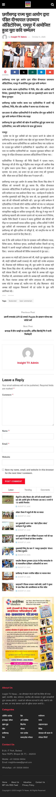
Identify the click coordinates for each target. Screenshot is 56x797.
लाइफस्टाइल (43, 724)
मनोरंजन (41, 715)
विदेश (40, 728)
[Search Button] (52, 4)
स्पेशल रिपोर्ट (43, 737)
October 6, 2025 (38, 36)
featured (13, 301)
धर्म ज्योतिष (24, 719)
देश (21, 715)
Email (5, 443)
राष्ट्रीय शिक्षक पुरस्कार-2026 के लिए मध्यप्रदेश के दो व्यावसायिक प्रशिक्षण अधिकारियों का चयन (34, 562)
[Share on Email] (50, 72)
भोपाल (22, 728)
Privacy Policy (28, 785)
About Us (15, 782)
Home (4, 782)
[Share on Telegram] (41, 72)
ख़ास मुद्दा (5, 724)
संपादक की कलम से (45, 732)
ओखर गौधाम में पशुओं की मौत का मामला (30, 512)
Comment (7, 394)
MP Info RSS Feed (10, 785)
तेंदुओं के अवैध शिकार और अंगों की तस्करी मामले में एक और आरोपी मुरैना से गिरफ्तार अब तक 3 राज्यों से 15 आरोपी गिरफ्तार (34, 499)
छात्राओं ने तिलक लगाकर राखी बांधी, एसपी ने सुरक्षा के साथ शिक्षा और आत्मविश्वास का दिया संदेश (34, 586)
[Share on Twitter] (24, 72)
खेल (3, 728)
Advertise (27, 782)
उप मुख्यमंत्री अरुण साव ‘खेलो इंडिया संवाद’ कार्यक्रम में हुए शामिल (31, 524)
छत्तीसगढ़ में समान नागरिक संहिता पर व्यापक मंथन (33, 573)
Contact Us (40, 782)
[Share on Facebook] (15, 72)
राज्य (40, 719)
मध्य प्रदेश (24, 732)
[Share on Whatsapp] (32, 72)
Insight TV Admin (19, 36)
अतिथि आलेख (7, 715)
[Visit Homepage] (28, 4)
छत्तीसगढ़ (5, 732)
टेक (3, 737)
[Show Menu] (3, 4)
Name (6, 430)
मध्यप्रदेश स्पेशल (26, 737)
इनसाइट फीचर (7, 719)
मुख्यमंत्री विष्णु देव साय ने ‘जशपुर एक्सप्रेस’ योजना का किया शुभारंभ (34, 550)
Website (6, 456)
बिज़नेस (23, 724)
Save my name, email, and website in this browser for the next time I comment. (29, 471)
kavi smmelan (26, 301)
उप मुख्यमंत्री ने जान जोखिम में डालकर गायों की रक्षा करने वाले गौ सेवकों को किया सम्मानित (34, 537)
